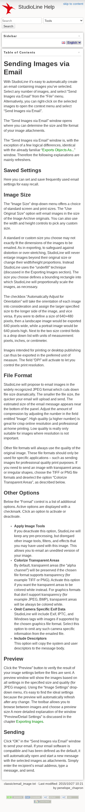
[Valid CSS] (70, 797)
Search (8, 26)
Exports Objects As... (58, 150)
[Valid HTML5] (51, 797)
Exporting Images (29, 721)
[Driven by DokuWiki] (42, 801)
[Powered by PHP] (33, 797)
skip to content (73, 3)
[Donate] (15, 797)
